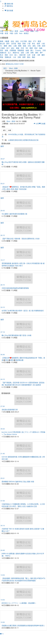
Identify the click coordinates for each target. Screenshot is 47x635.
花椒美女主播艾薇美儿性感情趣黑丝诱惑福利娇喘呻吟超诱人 (23, 625)
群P (41, 52)
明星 (1, 57)
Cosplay (38, 50)
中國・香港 (4, 33)
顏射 (6, 55)
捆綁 (31, 48)
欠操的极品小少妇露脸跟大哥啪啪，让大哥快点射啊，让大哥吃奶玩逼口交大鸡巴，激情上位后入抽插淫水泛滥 (23, 505)
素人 (16, 55)
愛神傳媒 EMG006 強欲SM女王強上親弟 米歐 (18, 481)
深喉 (32, 52)
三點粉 (2, 48)
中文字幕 (23, 41)
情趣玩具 (8, 57)
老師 (38, 43)
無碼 (1, 41)
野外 (8, 43)
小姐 (43, 43)
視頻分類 (9, 3)
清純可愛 (22, 55)
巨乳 (29, 46)
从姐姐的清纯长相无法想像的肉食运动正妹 (23, 140)
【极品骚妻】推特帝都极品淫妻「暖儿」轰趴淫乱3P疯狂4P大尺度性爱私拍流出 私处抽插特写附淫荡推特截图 (23, 579)
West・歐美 (13, 68)
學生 (33, 43)
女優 (33, 55)
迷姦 (6, 50)
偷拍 (17, 41)
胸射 (33, 57)
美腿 (17, 48)
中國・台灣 (14, 33)
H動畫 (7, 41)
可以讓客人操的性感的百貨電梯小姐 (14, 214)
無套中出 (16, 52)
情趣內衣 (3, 52)
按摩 (24, 57)
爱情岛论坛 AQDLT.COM (15, 64)
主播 (15, 46)
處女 (12, 48)
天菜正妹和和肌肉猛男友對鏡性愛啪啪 (15, 288)
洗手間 (13, 43)
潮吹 (36, 52)
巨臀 (38, 46)
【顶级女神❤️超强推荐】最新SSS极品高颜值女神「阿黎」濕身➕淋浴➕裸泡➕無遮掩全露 (23, 359)
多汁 (8, 48)
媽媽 (19, 46)
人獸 (38, 55)
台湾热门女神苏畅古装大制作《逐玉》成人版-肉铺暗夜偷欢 (23, 310)
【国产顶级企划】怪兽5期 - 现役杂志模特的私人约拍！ (21, 238)
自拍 (12, 41)
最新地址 (9, 6)
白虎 (28, 55)
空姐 (44, 50)
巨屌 (22, 48)
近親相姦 (13, 50)
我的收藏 (9, 10)
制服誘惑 (21, 50)
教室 (39, 41)
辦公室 (2, 43)
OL (1, 46)
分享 (37, 123)
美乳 (34, 46)
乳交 (1, 55)
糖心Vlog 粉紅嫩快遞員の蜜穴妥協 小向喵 (16, 335)
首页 (5, 68)
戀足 (36, 48)
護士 (32, 50)
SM (27, 48)
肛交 (11, 55)
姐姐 (24, 46)
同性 (1, 50)
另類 (19, 57)
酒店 (29, 41)
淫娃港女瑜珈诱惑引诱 (10, 409)
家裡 (24, 43)
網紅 (10, 46)
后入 (9, 52)
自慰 (22, 52)
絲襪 (27, 50)
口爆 (27, 52)
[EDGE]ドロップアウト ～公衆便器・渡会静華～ (19, 603)
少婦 (28, 43)
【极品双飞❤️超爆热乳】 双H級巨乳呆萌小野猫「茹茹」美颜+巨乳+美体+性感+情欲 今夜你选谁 (23, 188)
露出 (28, 57)
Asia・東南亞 (24, 33)
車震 (19, 43)
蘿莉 (43, 55)
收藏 (42, 123)
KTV (34, 41)
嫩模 (5, 46)
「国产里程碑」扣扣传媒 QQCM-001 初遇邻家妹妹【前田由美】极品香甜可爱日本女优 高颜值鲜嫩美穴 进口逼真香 (23, 383)
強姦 (40, 48)
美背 (43, 46)
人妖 (14, 57)
